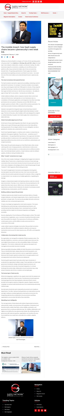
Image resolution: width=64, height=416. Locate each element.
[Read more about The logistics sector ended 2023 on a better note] (10, 367)
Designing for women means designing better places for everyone (55, 62)
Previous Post (5, 346)
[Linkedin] (7, 57)
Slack (34, 63)
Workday (22, 63)
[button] (37, 13)
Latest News (51, 142)
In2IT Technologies (20, 339)
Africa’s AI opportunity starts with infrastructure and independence (55, 55)
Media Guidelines (53, 176)
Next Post (37, 346)
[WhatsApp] (10, 57)
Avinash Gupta (12, 337)
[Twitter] (4, 57)
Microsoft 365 (28, 63)
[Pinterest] (13, 57)
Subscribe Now (55, 116)
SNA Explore (51, 145)
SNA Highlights (51, 147)
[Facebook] (1, 57)
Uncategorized (4, 54)
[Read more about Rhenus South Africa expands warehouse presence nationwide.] (31, 367)
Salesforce (15, 63)
